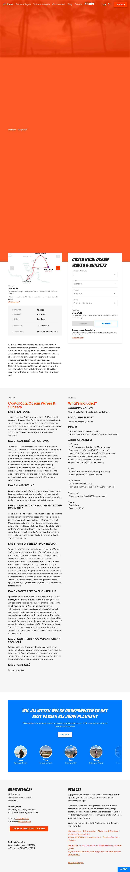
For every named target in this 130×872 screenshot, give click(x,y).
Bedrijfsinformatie (110, 837)
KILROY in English (76, 863)
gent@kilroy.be (24, 822)
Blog (70, 4)
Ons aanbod (58, 4)
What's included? (14, 302)
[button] (95, 274)
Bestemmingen (23, 4)
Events (78, 4)
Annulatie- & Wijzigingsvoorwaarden (84, 837)
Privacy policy (89, 831)
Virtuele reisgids (41, 4)
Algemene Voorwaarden (79, 834)
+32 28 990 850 (22, 819)
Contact (71, 840)
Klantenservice (74, 831)
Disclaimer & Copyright (108, 831)
